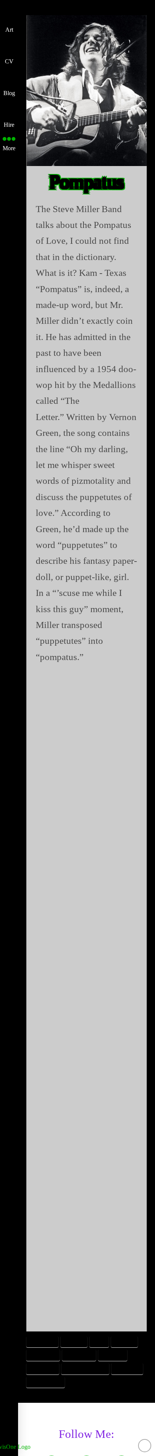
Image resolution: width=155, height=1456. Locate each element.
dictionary (42, 1342)
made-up (124, 1342)
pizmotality (79, 1355)
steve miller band (85, 1369)
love (99, 1342)
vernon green (45, 1382)
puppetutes (42, 1369)
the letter (127, 1369)
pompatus (113, 1355)
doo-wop (74, 1342)
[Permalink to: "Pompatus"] (86, 90)
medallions (43, 1355)
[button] (9, 142)
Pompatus (86, 182)
